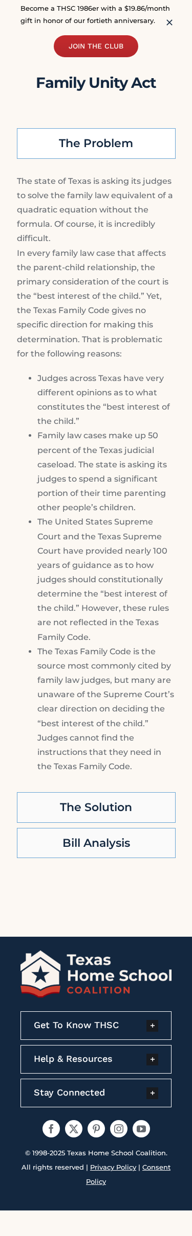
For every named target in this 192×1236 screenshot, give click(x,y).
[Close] (169, 22)
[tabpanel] (96, 478)
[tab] (96, 143)
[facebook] (51, 1128)
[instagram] (118, 1128)
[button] (96, 1025)
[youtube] (141, 1128)
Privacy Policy (113, 1167)
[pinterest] (96, 1128)
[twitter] (73, 1128)
